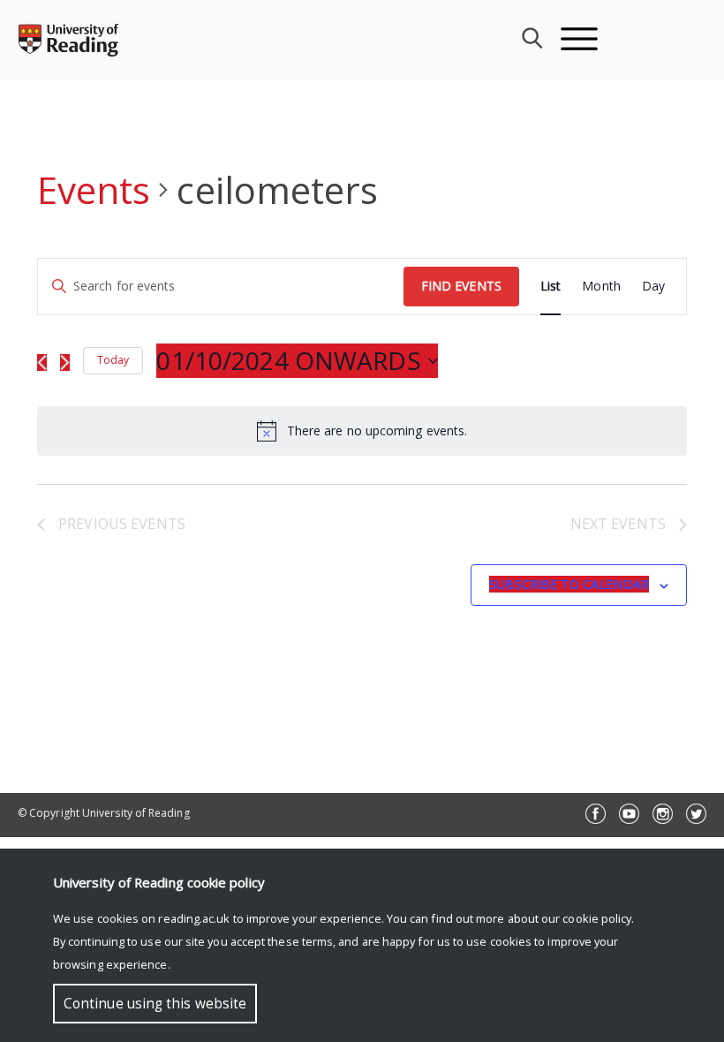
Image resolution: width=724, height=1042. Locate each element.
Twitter (696, 814)
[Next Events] (65, 362)
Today (113, 359)
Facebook (595, 814)
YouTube (629, 814)
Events (93, 189)
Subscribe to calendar (569, 584)
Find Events (461, 285)
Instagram (662, 814)
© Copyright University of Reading (104, 812)
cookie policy (596, 918)
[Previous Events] (42, 362)
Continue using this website (155, 1003)
